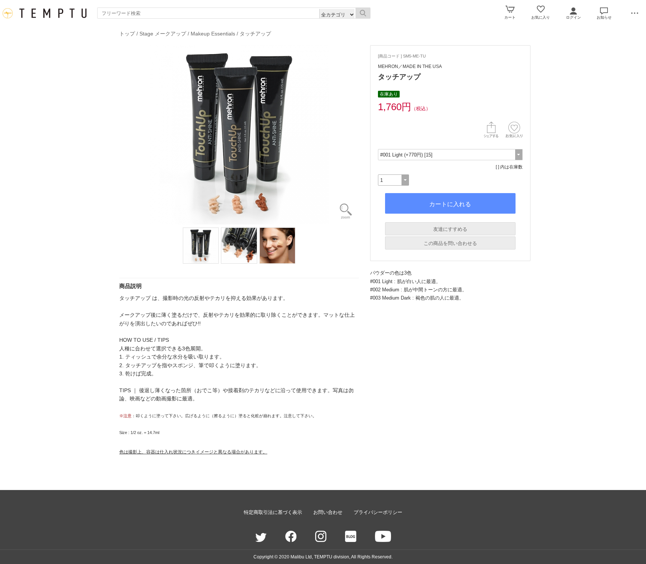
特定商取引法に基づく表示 (273, 512)
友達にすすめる (450, 229)
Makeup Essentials (213, 34)
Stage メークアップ (162, 34)
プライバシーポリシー (378, 512)
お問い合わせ (327, 512)
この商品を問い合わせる (450, 243)
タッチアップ (255, 34)
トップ (127, 34)
